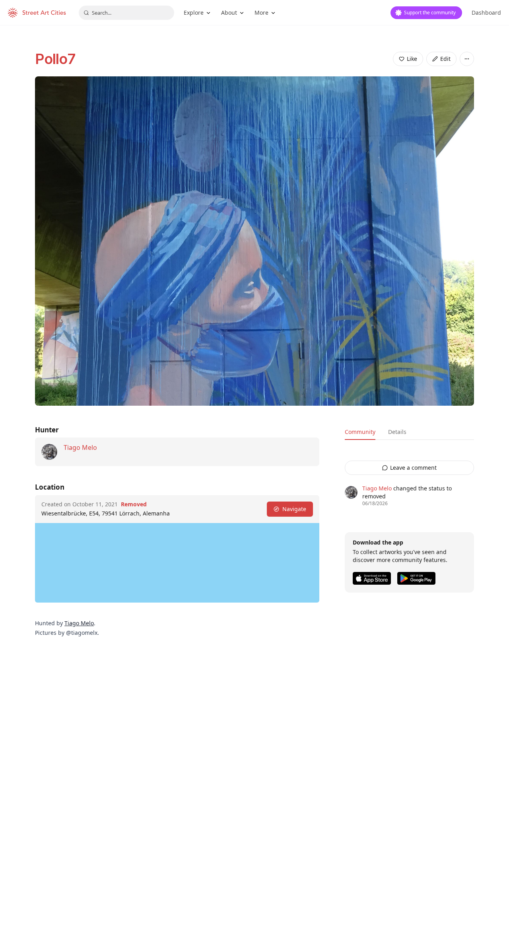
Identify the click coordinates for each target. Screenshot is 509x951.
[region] (177, 563)
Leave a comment (413, 467)
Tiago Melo (80, 447)
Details (397, 432)
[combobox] (126, 13)
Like (412, 58)
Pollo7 (55, 59)
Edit (445, 58)
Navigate (294, 509)
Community (360, 432)
